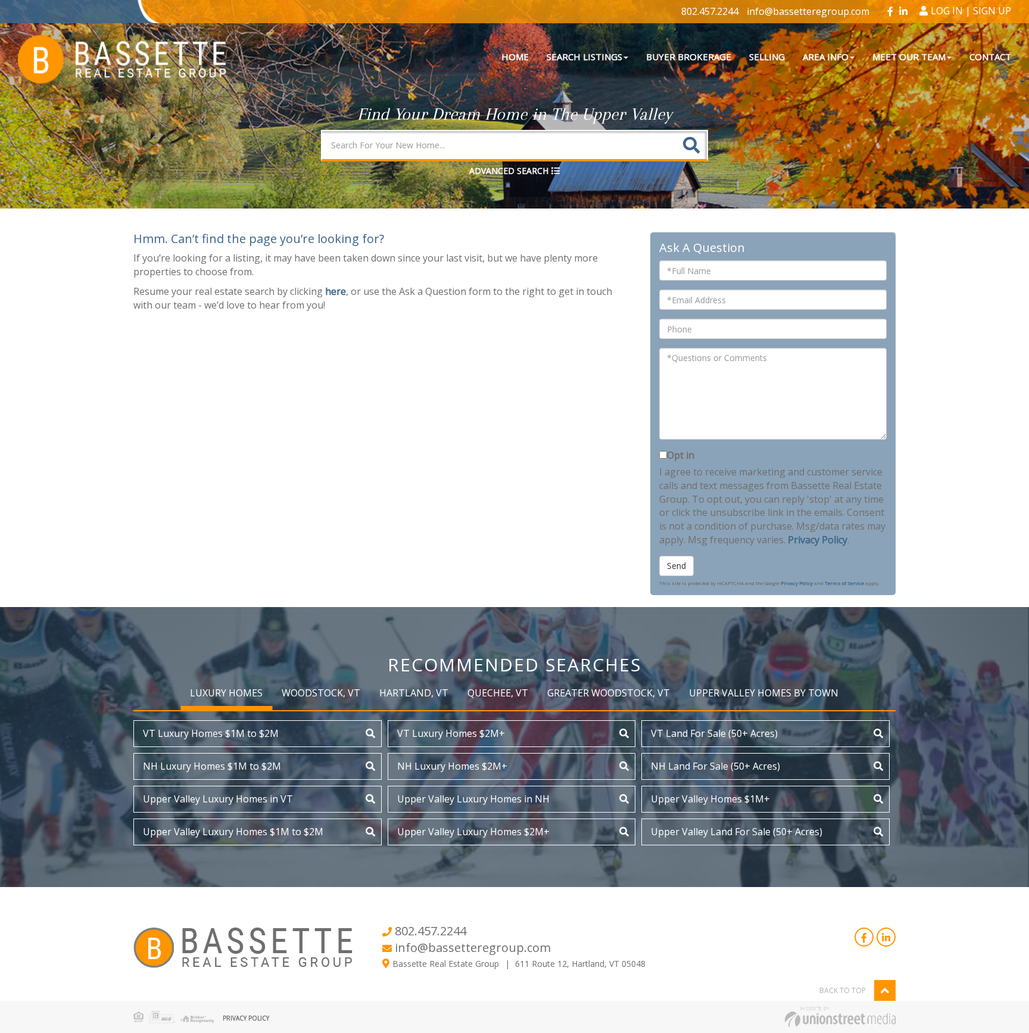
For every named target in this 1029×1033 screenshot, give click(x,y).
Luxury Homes (226, 692)
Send (676, 565)
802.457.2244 (709, 11)
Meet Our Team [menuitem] (909, 57)
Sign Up (992, 10)
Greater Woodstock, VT (608, 692)
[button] (691, 145)
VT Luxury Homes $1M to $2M (211, 733)
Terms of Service (844, 583)
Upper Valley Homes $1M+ (710, 798)
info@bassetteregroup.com (808, 11)
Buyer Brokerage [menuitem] (688, 57)
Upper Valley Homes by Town (763, 692)
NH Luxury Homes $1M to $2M (212, 766)
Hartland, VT (413, 692)
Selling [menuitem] (767, 57)
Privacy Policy (817, 539)
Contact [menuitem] (990, 57)
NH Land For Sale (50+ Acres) (715, 766)
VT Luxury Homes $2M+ (451, 733)
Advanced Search (508, 170)
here (335, 291)
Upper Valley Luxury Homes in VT (218, 798)
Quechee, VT (497, 692)
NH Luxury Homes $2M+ (452, 766)
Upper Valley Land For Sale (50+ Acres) (736, 831)
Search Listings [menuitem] (584, 57)
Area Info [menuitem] (826, 57)
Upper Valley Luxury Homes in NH (473, 798)
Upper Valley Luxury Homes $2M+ (473, 831)
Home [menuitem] (515, 57)
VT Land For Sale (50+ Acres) (714, 733)
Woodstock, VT (321, 692)
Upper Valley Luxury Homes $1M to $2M (233, 831)
